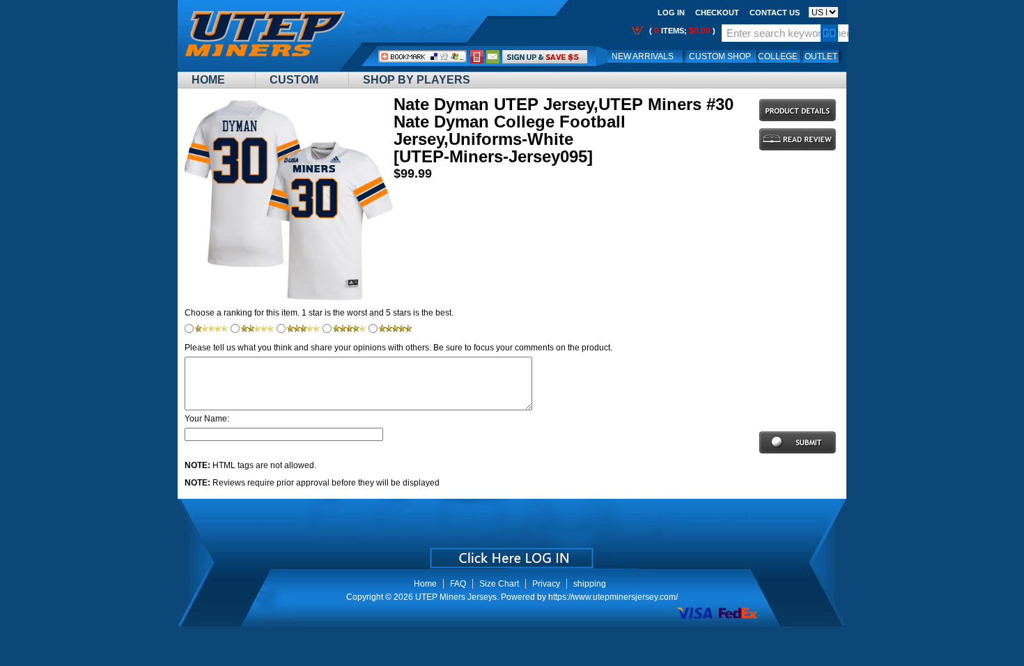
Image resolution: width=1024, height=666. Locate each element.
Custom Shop (720, 56)
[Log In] (544, 56)
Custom (294, 80)
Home (208, 80)
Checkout (717, 12)
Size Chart (499, 584)
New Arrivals (643, 56)
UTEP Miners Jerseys (456, 597)
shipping (589, 584)
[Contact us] (493, 56)
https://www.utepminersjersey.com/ (613, 597)
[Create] (510, 553)
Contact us (775, 12)
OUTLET (821, 56)
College (778, 56)
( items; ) (681, 30)
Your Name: (207, 419)
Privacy (546, 584)
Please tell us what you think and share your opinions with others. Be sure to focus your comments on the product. (398, 348)
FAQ (458, 584)
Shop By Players (416, 80)
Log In (671, 12)
